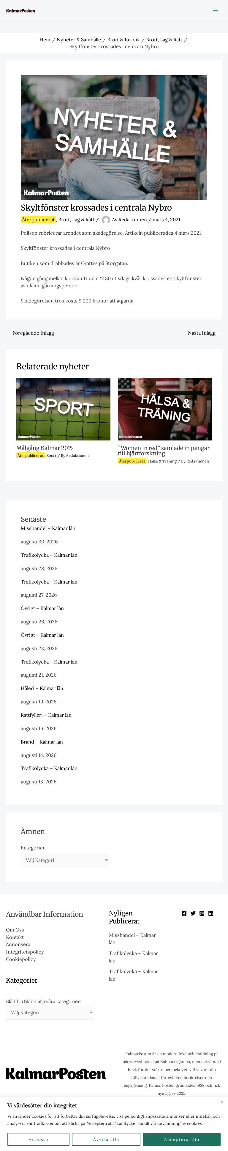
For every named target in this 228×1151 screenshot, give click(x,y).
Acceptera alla (182, 1139)
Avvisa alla (106, 1139)
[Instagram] (202, 913)
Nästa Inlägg (204, 333)
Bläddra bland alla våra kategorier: (43, 1001)
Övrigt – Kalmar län (42, 608)
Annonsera (18, 944)
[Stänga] (221, 1101)
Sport (51, 455)
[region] (114, 1124)
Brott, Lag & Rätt (76, 219)
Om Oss (15, 929)
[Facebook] (184, 913)
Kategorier (33, 847)
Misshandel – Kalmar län (48, 528)
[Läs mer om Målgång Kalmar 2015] (63, 408)
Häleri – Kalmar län (42, 688)
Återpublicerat (38, 219)
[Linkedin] (210, 913)
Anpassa (38, 1139)
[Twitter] (193, 913)
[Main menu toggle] (215, 10)
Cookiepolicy (21, 959)
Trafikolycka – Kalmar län (49, 555)
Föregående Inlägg (30, 333)
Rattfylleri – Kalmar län (46, 715)
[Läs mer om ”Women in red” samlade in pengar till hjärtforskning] (165, 408)
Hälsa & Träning (162, 461)
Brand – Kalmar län (42, 741)
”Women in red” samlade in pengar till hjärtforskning (164, 451)
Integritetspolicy (25, 951)
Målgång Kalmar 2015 (44, 448)
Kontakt (15, 937)
